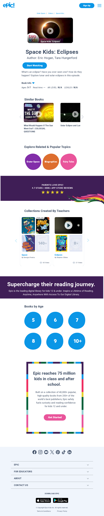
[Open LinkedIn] (69, 452)
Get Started (55, 417)
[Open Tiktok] (64, 452)
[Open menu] (99, 5)
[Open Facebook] (34, 452)
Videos (50, 13)
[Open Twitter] (52, 452)
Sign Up (86, 5)
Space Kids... (60, 13)
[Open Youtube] (46, 452)
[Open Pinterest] (58, 452)
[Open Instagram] (40, 452)
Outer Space (41, 13)
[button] (35, 240)
